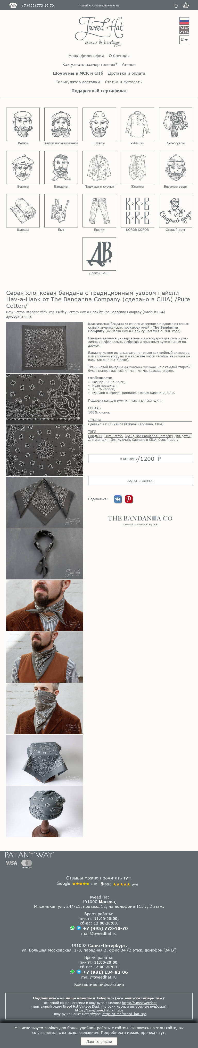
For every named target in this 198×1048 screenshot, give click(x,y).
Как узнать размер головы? (89, 64)
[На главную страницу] (99, 32)
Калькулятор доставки (77, 82)
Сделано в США (144, 439)
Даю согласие (99, 1041)
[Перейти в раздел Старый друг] (175, 210)
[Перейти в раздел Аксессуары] (175, 124)
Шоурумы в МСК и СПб (78, 73)
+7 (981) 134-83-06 (105, 972)
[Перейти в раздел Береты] (23, 167)
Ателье (129, 64)
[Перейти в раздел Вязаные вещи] (175, 167)
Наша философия (86, 55)
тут (161, 1032)
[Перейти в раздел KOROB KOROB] (137, 210)
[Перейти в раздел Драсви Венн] (99, 254)
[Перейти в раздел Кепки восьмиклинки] (61, 124)
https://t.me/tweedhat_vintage (99, 1010)
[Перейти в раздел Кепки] (23, 124)
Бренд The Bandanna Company (149, 436)
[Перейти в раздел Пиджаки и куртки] (99, 167)
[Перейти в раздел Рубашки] (137, 124)
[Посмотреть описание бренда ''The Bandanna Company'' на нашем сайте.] (140, 521)
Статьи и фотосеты (124, 82)
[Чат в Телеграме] (79, 928)
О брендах (119, 55)
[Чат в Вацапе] (72, 928)
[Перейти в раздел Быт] (61, 210)
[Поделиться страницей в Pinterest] (129, 501)
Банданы (95, 436)
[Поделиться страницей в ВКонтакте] (118, 501)
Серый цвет (167, 439)
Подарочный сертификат (99, 90)
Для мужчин (120, 439)
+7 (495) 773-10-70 (105, 928)
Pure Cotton (113, 436)
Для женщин (98, 439)
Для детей (183, 436)
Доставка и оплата (126, 73)
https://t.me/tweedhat (139, 1003)
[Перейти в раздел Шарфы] (23, 210)
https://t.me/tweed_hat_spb (124, 1014)
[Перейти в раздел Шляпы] (99, 124)
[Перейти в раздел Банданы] (61, 167)
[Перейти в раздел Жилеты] (137, 167)
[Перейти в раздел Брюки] (99, 210)
